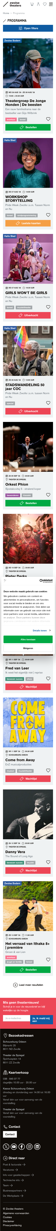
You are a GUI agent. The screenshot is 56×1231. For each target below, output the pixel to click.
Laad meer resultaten (31, 984)
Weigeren (28, 648)
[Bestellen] (28, 85)
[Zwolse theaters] (15, 4)
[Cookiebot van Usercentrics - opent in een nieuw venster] (40, 581)
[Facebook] (22, 1147)
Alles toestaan (28, 639)
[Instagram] (29, 1147)
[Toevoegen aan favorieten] (48, 119)
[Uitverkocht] (28, 278)
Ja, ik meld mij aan (41, 1019)
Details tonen (40, 630)
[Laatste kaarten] (28, 183)
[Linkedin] (37, 1147)
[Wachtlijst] (28, 557)
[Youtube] (14, 1147)
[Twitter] (6, 1147)
